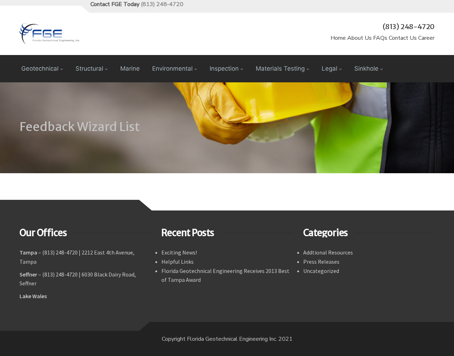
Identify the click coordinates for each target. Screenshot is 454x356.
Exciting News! (179, 252)
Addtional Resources (328, 252)
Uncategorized (321, 270)
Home (338, 38)
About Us (359, 38)
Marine (130, 68)
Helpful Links (177, 261)
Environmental (172, 68)
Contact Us (403, 38)
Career (426, 38)
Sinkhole (366, 68)
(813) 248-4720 (162, 4)
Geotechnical (40, 68)
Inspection (224, 68)
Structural (89, 68)
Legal (329, 68)
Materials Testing (280, 68)
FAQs (380, 38)
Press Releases (321, 261)
